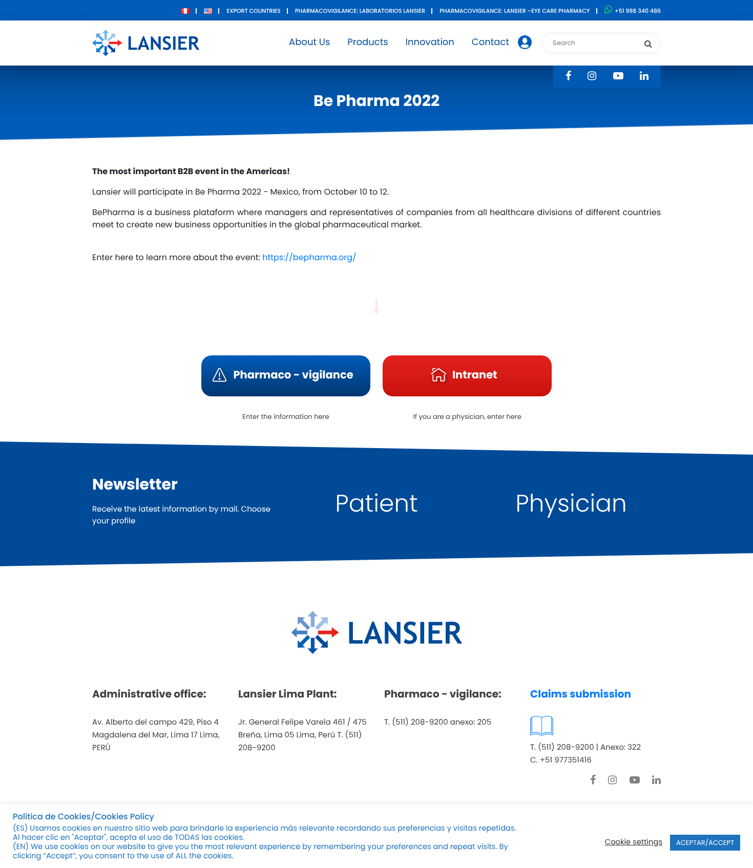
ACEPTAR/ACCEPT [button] (705, 843)
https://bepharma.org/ (308, 257)
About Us (309, 42)
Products (367, 42)
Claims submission (580, 694)
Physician (571, 503)
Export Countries (253, 11)
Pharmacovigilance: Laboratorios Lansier (360, 11)
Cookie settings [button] (633, 842)
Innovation (430, 42)
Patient (376, 503)
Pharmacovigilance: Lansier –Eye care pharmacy (515, 11)
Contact (490, 42)
